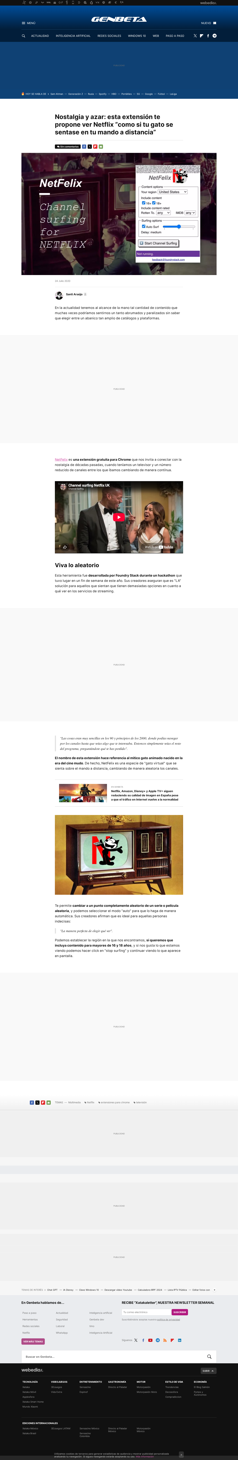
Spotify (102, 93)
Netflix (90, 1102)
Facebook (208, 36)
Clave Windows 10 (89, 1289)
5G (138, 93)
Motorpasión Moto (147, 1392)
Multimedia (74, 1102)
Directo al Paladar (117, 1387)
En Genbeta (117, 787)
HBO (114, 93)
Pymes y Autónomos (200, 1393)
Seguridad (62, 1319)
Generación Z (75, 93)
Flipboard (201, 36)
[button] (76, 294)
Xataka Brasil (29, 1433)
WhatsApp (62, 1332)
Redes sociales (30, 1326)
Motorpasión (144, 1387)
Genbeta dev (96, 1319)
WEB (156, 36)
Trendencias (172, 1387)
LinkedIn (179, 1339)
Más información (145, 1456)
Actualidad (62, 1312)
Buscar (209, 1357)
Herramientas (30, 1319)
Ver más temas (33, 1341)
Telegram (214, 36)
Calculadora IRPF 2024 (150, 1289)
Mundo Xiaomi (30, 1406)
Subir (206, 1370)
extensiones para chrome (115, 1102)
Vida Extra (56, 1392)
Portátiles (126, 93)
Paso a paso (29, 1312)
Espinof (84, 1392)
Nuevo (206, 23)
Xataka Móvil (29, 1392)
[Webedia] (32, 1370)
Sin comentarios (69, 146)
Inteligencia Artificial (100, 1332)
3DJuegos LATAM (60, 1428)
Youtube (150, 1339)
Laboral (60, 1326)
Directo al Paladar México (117, 1430)
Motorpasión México (144, 1430)
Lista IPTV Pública (177, 1289)
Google (149, 93)
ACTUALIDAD (40, 36)
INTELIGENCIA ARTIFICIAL (73, 36)
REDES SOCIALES (109, 36)
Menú (31, 23)
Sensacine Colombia (85, 1434)
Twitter (195, 36)
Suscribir (180, 1312)
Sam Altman (57, 93)
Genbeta (119, 19)
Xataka (26, 1387)
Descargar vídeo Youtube (119, 1289)
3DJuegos (56, 1387)
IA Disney (68, 1289)
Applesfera (28, 1396)
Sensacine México (89, 1428)
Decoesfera (171, 1392)
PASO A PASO (175, 36)
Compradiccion (173, 1396)
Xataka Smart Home (33, 1401)
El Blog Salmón (202, 1387)
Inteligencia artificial (100, 1312)
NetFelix (61, 460)
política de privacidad (168, 1319)
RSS (165, 1339)
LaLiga (173, 93)
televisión (141, 1102)
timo (91, 1326)
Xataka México (30, 1428)
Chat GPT (52, 1289)
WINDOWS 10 (137, 36)
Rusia (91, 93)
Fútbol (161, 93)
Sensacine (85, 1387)
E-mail (101, 146)
